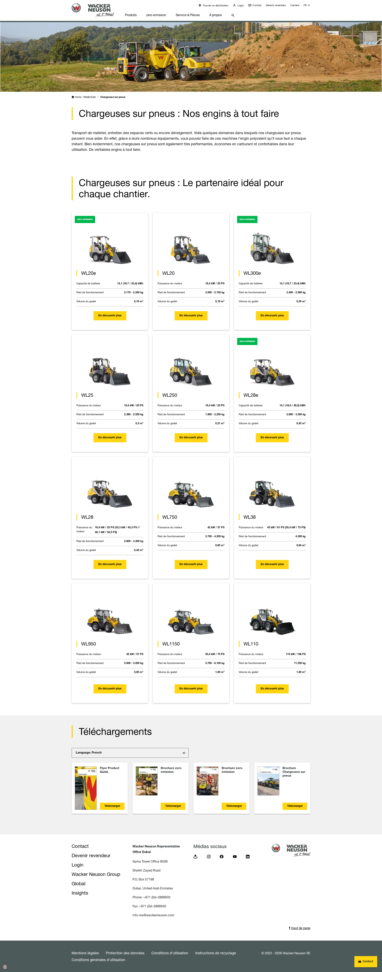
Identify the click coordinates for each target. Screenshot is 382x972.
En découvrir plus (110, 315)
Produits (131, 15)
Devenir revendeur (276, 5)
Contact (256, 5)
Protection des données (125, 953)
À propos (215, 15)
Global (78, 883)
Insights (80, 893)
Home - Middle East (85, 97)
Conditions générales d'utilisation (98, 959)
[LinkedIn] (247, 856)
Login (240, 5)
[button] (307, 6)
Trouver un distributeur (215, 5)
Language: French (89, 752)
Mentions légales (85, 953)
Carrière (294, 5)
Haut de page (300, 928)
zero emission (156, 15)
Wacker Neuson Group (96, 874)
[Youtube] (235, 856)
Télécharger (112, 806)
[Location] (195, 856)
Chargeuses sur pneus (112, 97)
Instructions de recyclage (215, 953)
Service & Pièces (188, 15)
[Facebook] (221, 856)
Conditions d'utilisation (169, 953)
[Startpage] (96, 10)
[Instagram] (208, 856)
